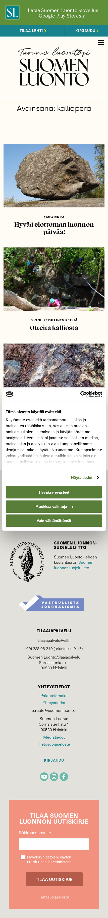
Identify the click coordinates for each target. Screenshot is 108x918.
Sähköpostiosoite (35, 832)
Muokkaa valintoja (51, 506)
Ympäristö (54, 216)
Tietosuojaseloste (54, 744)
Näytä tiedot (81, 477)
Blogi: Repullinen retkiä (54, 320)
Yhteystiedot (54, 702)
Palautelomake (53, 695)
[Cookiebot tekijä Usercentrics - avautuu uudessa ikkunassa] (80, 394)
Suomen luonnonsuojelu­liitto (73, 564)
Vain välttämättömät (54, 520)
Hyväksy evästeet (54, 492)
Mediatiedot (54, 737)
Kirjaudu (54, 760)
